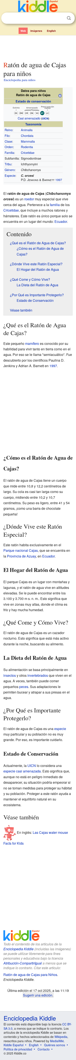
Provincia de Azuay (21, 556)
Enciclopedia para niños (19, 80)
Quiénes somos (54, 1045)
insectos (9, 675)
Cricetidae (27, 152)
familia (55, 204)
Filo (7, 135)
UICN (45, 118)
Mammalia (28, 141)
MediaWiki (57, 1041)
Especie (10, 175)
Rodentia (27, 147)
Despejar (60, 18)
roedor (29, 199)
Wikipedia (60, 1037)
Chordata (27, 135)
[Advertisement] (38, 47)
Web (23, 31)
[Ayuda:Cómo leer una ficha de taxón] (60, 95)
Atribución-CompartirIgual (22, 963)
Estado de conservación (33, 101)
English (51, 31)
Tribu (8, 164)
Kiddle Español (13, 1045)
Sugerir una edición (37, 995)
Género (10, 169)
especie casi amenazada (22, 771)
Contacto (44, 1049)
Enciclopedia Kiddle (18, 948)
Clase (8, 141)
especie (60, 728)
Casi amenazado (29, 118)
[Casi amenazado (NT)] (33, 110)
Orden (9, 147)
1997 (58, 179)
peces (23, 686)
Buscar (69, 18)
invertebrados (37, 675)
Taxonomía (33, 124)
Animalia (27, 130)
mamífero (32, 343)
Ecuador (60, 221)
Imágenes (36, 31)
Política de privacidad (18, 1049)
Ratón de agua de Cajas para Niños (30, 974)
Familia (9, 152)
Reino (8, 130)
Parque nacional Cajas (20, 550)
